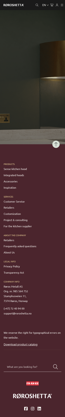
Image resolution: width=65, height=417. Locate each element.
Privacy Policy (12, 266)
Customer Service (14, 201)
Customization (12, 213)
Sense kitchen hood (15, 168)
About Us (9, 252)
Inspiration (10, 187)
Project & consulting (16, 220)
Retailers (9, 207)
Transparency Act (14, 272)
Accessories (11, 181)
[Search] (55, 366)
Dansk (30, 13)
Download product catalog (21, 344)
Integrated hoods (14, 175)
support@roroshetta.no (18, 313)
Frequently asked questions (20, 246)
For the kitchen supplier (18, 226)
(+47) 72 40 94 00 (14, 308)
